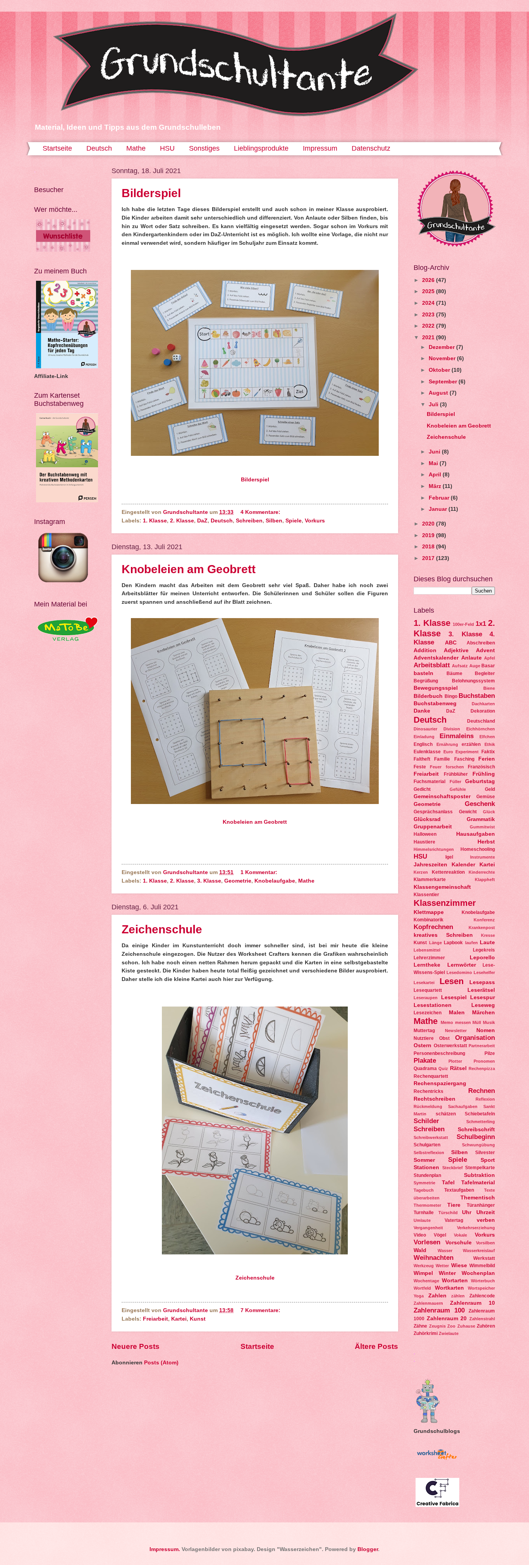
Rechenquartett (431, 1076)
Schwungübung (478, 1144)
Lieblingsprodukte (261, 148)
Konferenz (484, 919)
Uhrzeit (485, 1212)
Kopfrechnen (433, 927)
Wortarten (455, 1280)
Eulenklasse (427, 751)
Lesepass (482, 982)
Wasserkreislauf (479, 1250)
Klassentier (426, 894)
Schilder (426, 1121)
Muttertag (424, 1030)
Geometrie (237, 881)
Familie (442, 759)
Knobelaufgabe (274, 881)
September (444, 382)
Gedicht (422, 789)
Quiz (443, 1068)
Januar (438, 509)
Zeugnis (437, 1326)
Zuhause (466, 1326)
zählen (458, 1296)
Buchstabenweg (435, 703)
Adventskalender (436, 658)
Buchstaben (477, 695)
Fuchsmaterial (429, 781)
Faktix (488, 751)
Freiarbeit (155, 1319)
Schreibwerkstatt (431, 1137)
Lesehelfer (484, 972)
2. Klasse (182, 521)
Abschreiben (481, 643)
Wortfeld (422, 1288)
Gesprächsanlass (433, 811)
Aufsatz (460, 665)
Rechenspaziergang (440, 1083)
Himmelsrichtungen (434, 849)
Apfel (489, 658)
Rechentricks (428, 1091)
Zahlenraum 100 (439, 1310)
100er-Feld (463, 624)
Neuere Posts (136, 1346)
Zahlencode (482, 1296)
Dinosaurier (425, 729)
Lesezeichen (427, 1012)
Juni (435, 452)
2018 (429, 547)
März (436, 486)
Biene (489, 688)
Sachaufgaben (462, 1106)
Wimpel (423, 1273)
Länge (435, 942)
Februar (440, 498)
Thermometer (427, 1205)
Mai (434, 463)
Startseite (57, 148)
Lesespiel (454, 997)
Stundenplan (427, 1175)
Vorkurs (315, 521)
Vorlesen (427, 1242)
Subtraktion (479, 1175)
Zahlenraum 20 (447, 1318)
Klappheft (485, 879)
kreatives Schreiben (443, 935)
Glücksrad (427, 819)
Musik (489, 1022)
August (439, 393)
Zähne (420, 1326)
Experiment (467, 751)
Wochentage (426, 1280)
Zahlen (437, 1296)
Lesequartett (428, 990)
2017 (429, 558)
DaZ (202, 521)
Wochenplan (478, 1273)
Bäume (454, 673)
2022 (429, 326)
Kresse (488, 935)
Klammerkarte (430, 879)
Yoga (419, 1296)
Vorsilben (485, 1242)
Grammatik (481, 819)
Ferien (486, 759)
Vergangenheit (428, 1227)
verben (486, 1220)
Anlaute (471, 658)
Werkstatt (484, 1258)
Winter (447, 1273)
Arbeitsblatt (432, 665)
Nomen (485, 1030)
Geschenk (480, 803)
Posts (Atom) (161, 1363)
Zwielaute (449, 1333)
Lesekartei (424, 982)
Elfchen (487, 736)
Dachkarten (483, 703)
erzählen (471, 744)
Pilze (489, 1053)
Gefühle (458, 789)
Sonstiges (204, 148)
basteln (423, 673)
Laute (487, 942)
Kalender (463, 865)
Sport (488, 1160)
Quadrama (425, 1068)
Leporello (482, 957)
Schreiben (249, 521)
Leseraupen (426, 997)
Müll (476, 1022)
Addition (425, 650)
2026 (429, 280)
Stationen (426, 1167)
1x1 (481, 623)
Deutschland (481, 721)
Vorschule (458, 1242)
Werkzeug (424, 1265)
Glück (489, 811)
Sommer (424, 1160)
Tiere (453, 1205)
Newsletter (456, 1030)
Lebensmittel (427, 950)
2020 (429, 524)
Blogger (367, 1549)
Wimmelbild (482, 1265)
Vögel (440, 1235)
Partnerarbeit (482, 1045)
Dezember (442, 347)
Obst (444, 1038)
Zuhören (486, 1326)
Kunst (198, 1319)
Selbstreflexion (429, 1152)
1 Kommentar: (259, 872)
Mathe (136, 148)
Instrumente (482, 857)
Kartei (179, 1319)
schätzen (446, 1114)
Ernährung (447, 744)
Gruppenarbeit (433, 827)
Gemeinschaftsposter (442, 796)
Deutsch (99, 148)
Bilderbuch (428, 696)
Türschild (448, 1212)
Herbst (486, 842)
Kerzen (421, 872)
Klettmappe (429, 912)
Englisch (423, 744)
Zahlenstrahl (482, 1318)
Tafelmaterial (478, 1182)
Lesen (452, 981)
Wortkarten (449, 1288)
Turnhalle (424, 1212)
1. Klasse (155, 521)
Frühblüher (456, 774)
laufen (471, 942)
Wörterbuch (483, 1280)
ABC (451, 643)
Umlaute (422, 1220)
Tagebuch (424, 1190)
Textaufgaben (459, 1190)
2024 (429, 303)
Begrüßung (426, 681)
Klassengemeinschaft (442, 887)
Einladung (424, 736)
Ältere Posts (376, 1346)
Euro (448, 751)
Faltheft (422, 759)
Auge (474, 665)
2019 (429, 535)
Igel (449, 857)
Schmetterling (480, 1121)
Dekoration (483, 711)
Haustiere (424, 842)
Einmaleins (457, 736)
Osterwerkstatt (450, 1045)
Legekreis (484, 950)
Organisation (475, 1037)
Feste (420, 767)
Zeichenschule (162, 929)
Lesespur (482, 997)
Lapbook (453, 942)
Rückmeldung (428, 1106)
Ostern (422, 1045)
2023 (429, 315)
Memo (447, 1022)
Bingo (451, 696)
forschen (455, 766)
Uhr (466, 1212)
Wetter (442, 1265)
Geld (490, 789)
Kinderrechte (482, 872)
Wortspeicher (481, 1288)
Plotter (455, 1061)
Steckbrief (452, 1167)
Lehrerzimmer (429, 957)
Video (420, 1235)
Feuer (435, 766)
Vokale (460, 1235)
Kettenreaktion (448, 872)
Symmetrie (424, 1182)
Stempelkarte (480, 1167)
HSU (167, 148)
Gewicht (468, 811)
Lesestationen (433, 1005)
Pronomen (484, 1061)
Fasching (464, 759)
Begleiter (485, 673)
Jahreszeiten (430, 865)
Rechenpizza (482, 1068)
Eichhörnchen (480, 729)
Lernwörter (461, 965)
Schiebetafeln (480, 1114)
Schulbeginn (476, 1137)
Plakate (425, 1060)
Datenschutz (371, 148)
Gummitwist (482, 827)
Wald (420, 1250)
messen (463, 1022)
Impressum (320, 148)
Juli (434, 404)
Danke (422, 711)
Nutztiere (424, 1038)
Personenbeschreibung (439, 1053)
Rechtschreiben (434, 1099)
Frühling (483, 774)
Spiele (293, 521)
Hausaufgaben (475, 834)
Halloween (425, 834)
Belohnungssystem (473, 681)
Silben (274, 521)
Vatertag (454, 1220)
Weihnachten (433, 1257)
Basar (488, 665)
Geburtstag (480, 781)
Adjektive (456, 650)
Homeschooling (477, 849)
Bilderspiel (151, 193)
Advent (485, 650)
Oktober (440, 370)
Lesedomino (459, 972)
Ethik (489, 744)
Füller (455, 781)
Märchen (483, 1012)
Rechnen (481, 1090)
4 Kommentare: (261, 512)
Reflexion (485, 1099)
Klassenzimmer (445, 903)
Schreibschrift (476, 1129)
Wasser (445, 1250)
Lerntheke (427, 965)
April (436, 475)
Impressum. (164, 1549)
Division (451, 729)
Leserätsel (481, 990)
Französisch (481, 767)
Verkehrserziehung (476, 1227)
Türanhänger (481, 1205)
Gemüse (485, 796)
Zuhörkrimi (426, 1333)
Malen (457, 1012)
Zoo (451, 1326)
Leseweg (483, 1005)
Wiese (459, 1265)
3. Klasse (209, 881)
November (443, 358)
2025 (429, 291)
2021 (429, 337)
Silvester (485, 1152)
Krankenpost (482, 927)
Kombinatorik (428, 920)
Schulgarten (427, 1145)
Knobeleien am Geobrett (189, 569)
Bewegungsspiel (436, 688)
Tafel (448, 1182)
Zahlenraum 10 (472, 1303)
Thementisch (477, 1198)
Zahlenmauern (428, 1303)
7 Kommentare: (261, 1310)
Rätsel (458, 1068)
